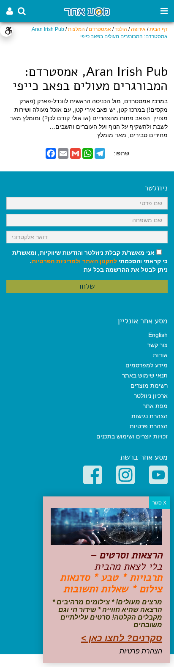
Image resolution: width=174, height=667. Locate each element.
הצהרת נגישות (149, 416)
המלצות (76, 29)
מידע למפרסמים (146, 365)
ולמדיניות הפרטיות (56, 261)
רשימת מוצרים (149, 385)
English (158, 334)
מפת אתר (155, 405)
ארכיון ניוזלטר (151, 395)
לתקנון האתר (99, 261)
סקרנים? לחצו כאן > (121, 638)
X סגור (159, 503)
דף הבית (159, 29)
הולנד (121, 29)
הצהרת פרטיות (149, 426)
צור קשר (157, 345)
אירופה (138, 29)
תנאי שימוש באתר (145, 375)
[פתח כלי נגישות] (6, 30)
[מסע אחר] (86, 11)
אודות (160, 355)
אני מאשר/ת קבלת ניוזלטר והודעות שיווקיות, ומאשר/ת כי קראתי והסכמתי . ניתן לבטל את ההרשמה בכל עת (90, 261)
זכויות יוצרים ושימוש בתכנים (132, 436)
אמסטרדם (100, 29)
